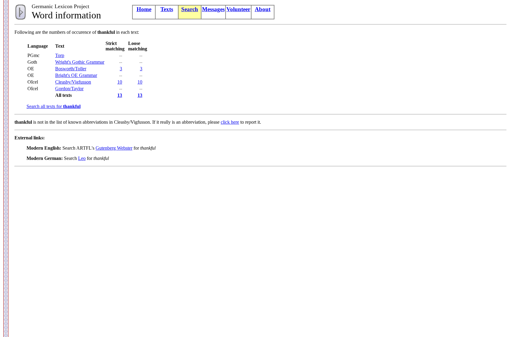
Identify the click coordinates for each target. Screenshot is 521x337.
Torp (59, 55)
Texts (166, 9)
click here (230, 122)
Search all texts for (54, 106)
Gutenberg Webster (114, 148)
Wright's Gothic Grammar (79, 62)
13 (119, 95)
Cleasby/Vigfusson (73, 81)
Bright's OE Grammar (76, 75)
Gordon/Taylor (69, 88)
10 (119, 81)
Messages (213, 9)
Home (144, 9)
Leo (82, 158)
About (262, 9)
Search (189, 9)
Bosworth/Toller (70, 68)
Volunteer (238, 9)
